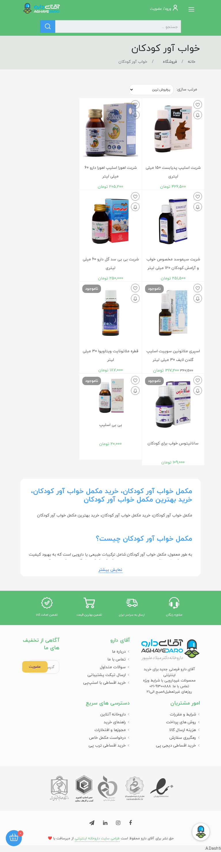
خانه (191, 61)
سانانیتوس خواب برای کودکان (173, 443)
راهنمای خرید (115, 722)
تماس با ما (116, 659)
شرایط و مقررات (183, 714)
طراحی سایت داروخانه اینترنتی (97, 838)
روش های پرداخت (181, 722)
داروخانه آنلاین (113, 714)
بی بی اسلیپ (110, 424)
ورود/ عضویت (161, 8)
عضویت (35, 666)
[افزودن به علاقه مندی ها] (197, 104)
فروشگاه (170, 61)
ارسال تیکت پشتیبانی (106, 674)
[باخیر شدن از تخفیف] (197, 115)
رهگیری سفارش (182, 737)
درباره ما (119, 651)
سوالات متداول (113, 667)
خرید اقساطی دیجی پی (176, 745)
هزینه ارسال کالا (182, 729)
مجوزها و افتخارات (110, 729)
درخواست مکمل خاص (107, 737)
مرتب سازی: (186, 89)
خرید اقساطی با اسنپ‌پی (104, 682)
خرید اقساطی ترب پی (107, 745)
